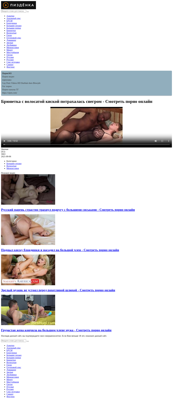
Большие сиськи (13, 25)
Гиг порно (7, 86)
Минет (9, 50)
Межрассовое (12, 47)
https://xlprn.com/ (9, 93)
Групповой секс (13, 38)
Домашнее (11, 40)
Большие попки (13, 28)
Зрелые (9, 43)
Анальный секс (13, 18)
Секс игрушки (13, 62)
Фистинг (10, 67)
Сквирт (9, 64)
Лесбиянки (11, 45)
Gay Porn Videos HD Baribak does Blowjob (21, 83)
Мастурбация (12, 52)
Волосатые (11, 33)
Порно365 (7, 73)
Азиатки (10, 16)
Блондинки (11, 23)
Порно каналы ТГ (10, 89)
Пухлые (10, 57)
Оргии (9, 55)
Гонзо (9, 35)
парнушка (6, 80)
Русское (10, 60)
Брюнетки (11, 30)
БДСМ (9, 21)
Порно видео (8, 76)
